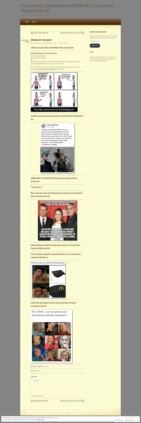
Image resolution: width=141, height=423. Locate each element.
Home (27, 22)
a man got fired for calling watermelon (44, 69)
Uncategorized (49, 43)
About (34, 22)
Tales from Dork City (41, 33)
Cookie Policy (40, 419)
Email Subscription (98, 32)
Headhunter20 (37, 43)
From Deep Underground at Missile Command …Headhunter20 (69, 8)
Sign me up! (94, 45)
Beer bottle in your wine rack (71, 33)
